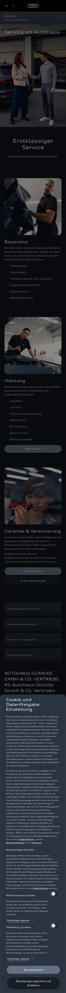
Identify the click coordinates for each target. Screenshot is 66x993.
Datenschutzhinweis (15, 842)
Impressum (36, 842)
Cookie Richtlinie (26, 839)
